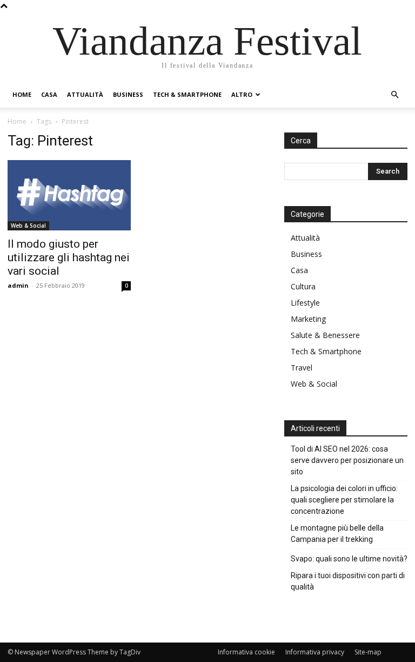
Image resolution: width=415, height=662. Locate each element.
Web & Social (28, 225)
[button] (394, 95)
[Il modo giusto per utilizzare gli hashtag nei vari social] (69, 195)
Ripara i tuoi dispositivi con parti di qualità (348, 581)
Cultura (303, 286)
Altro (241, 94)
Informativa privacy (314, 652)
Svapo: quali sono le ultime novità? (349, 558)
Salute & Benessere (325, 335)
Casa (49, 94)
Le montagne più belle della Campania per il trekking (337, 534)
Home (21, 94)
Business (128, 94)
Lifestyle (305, 302)
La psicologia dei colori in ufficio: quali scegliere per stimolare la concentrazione (344, 499)
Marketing (308, 319)
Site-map (367, 652)
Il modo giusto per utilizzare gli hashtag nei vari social (69, 257)
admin (18, 285)
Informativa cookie (246, 652)
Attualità (85, 94)
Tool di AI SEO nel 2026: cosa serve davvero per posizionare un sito (347, 460)
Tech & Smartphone (187, 94)
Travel (301, 367)
